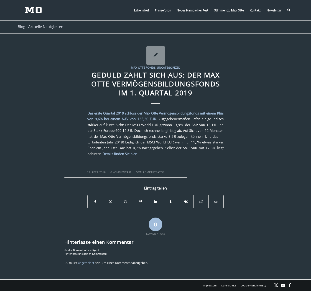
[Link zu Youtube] (283, 285)
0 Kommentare (121, 172)
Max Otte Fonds (143, 67)
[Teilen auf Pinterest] (140, 201)
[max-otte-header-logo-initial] (37, 10)
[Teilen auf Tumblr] (170, 201)
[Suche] (288, 10)
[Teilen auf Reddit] (201, 201)
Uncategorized (168, 67)
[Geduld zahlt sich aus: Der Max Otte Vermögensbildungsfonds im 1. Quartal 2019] (155, 55)
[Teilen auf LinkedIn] (155, 201)
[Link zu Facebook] (289, 285)
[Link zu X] (276, 285)
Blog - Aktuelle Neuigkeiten (40, 26)
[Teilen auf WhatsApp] (125, 201)
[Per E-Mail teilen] (216, 201)
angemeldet (86, 263)
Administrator (153, 172)
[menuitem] (141, 10)
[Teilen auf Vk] (185, 201)
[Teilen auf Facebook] (95, 201)
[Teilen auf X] (110, 201)
